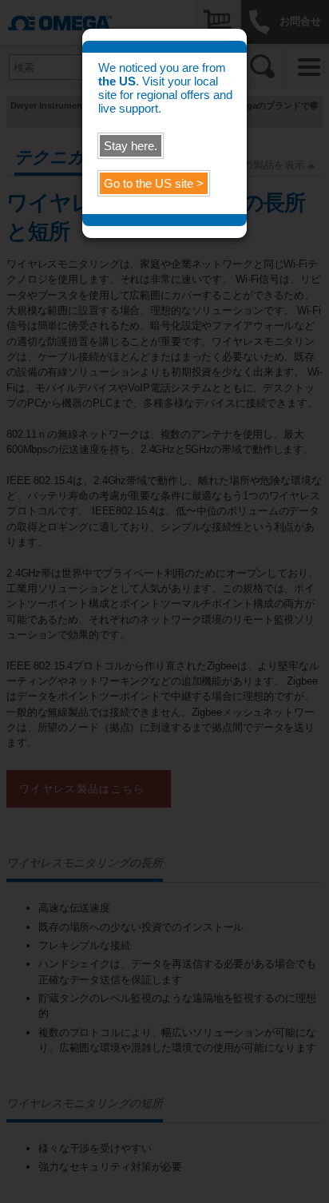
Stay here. (130, 146)
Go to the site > (154, 183)
